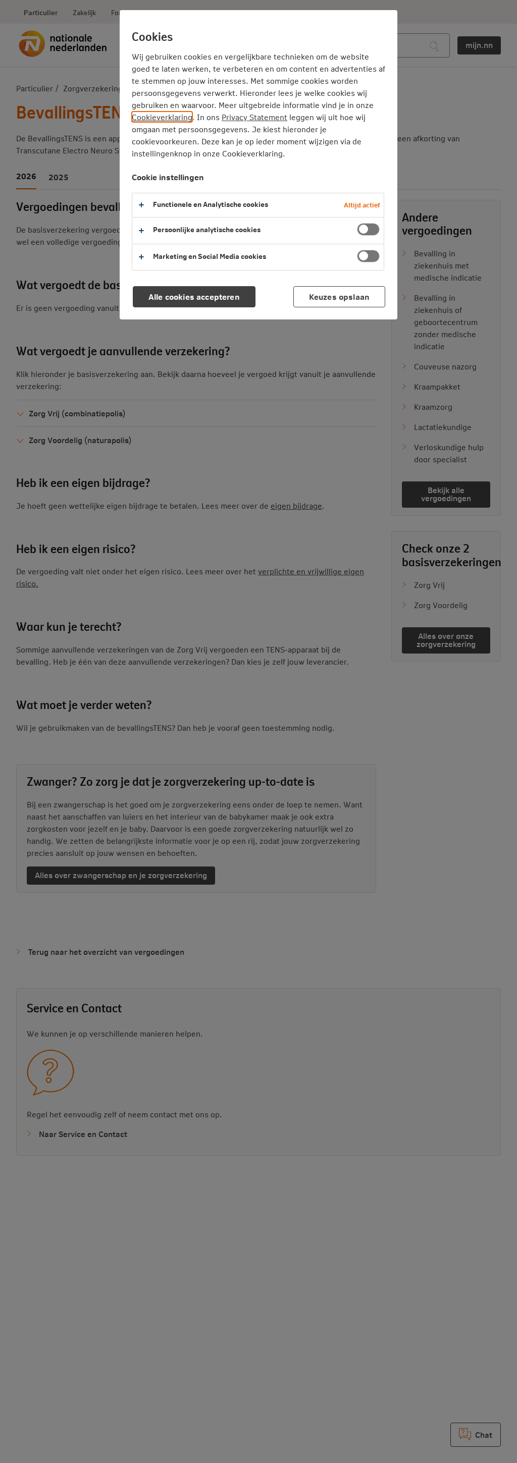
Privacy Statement (254, 117)
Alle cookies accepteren (194, 296)
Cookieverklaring (162, 117)
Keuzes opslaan (339, 296)
